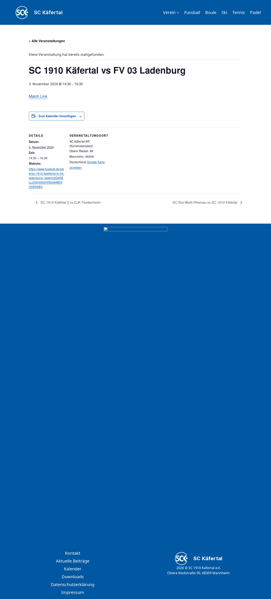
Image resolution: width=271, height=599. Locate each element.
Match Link (38, 96)
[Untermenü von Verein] (178, 12)
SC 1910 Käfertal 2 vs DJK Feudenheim (70, 202)
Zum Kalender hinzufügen (57, 116)
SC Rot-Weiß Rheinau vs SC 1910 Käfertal (205, 202)
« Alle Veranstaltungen (47, 40)
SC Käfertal (48, 12)
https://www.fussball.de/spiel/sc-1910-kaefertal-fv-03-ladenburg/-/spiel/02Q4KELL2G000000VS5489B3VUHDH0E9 (46, 178)
